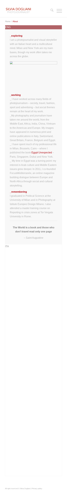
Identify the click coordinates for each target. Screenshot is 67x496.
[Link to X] (41, 492)
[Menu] (57, 11)
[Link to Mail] (59, 492)
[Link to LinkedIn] (50, 492)
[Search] (50, 11)
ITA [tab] (7, 246)
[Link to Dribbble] (45, 492)
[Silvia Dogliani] (27, 11)
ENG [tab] (8, 27)
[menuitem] (50, 11)
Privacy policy (37, 488)
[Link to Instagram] (55, 492)
